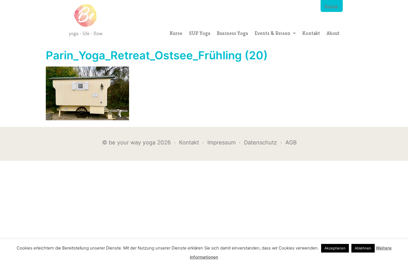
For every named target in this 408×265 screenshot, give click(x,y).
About (333, 33)
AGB (291, 142)
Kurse (176, 33)
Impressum (221, 142)
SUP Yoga (199, 33)
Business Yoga (232, 33)
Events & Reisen (272, 33)
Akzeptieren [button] (335, 248)
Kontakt (311, 33)
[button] (275, 33)
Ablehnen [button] (363, 248)
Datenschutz (260, 142)
